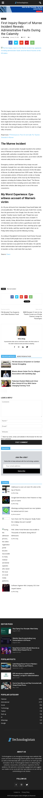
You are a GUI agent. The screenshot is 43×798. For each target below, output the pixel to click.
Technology (5, 708)
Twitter (3, 711)
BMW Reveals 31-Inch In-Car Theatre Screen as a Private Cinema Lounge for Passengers (32, 315)
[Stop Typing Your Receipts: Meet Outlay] (6, 631)
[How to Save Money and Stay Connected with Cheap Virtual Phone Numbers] (6, 685)
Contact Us (17, 792)
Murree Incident (11, 289)
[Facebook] (15, 347)
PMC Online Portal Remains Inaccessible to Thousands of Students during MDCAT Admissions (25, 533)
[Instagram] (19, 347)
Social (3, 705)
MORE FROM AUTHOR (24, 356)
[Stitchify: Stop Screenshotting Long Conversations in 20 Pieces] (6, 640)
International (5, 702)
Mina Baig (6, 37)
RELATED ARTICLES (8, 356)
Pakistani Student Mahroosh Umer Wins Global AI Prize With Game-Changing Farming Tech (25, 383)
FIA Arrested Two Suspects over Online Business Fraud (10, 313)
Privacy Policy (25, 792)
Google (3, 723)
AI (1, 717)
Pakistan (4, 18)
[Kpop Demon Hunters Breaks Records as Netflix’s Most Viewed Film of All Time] (6, 650)
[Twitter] (28, 347)
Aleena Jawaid (16, 514)
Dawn (8, 254)
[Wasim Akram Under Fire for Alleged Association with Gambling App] (6, 373)
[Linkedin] (23, 347)
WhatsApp (4, 720)
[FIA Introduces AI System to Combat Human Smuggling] (6, 364)
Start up (3, 714)
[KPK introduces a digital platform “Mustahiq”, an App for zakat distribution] (6, 676)
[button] (40, 2)
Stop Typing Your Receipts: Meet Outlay (25, 628)
